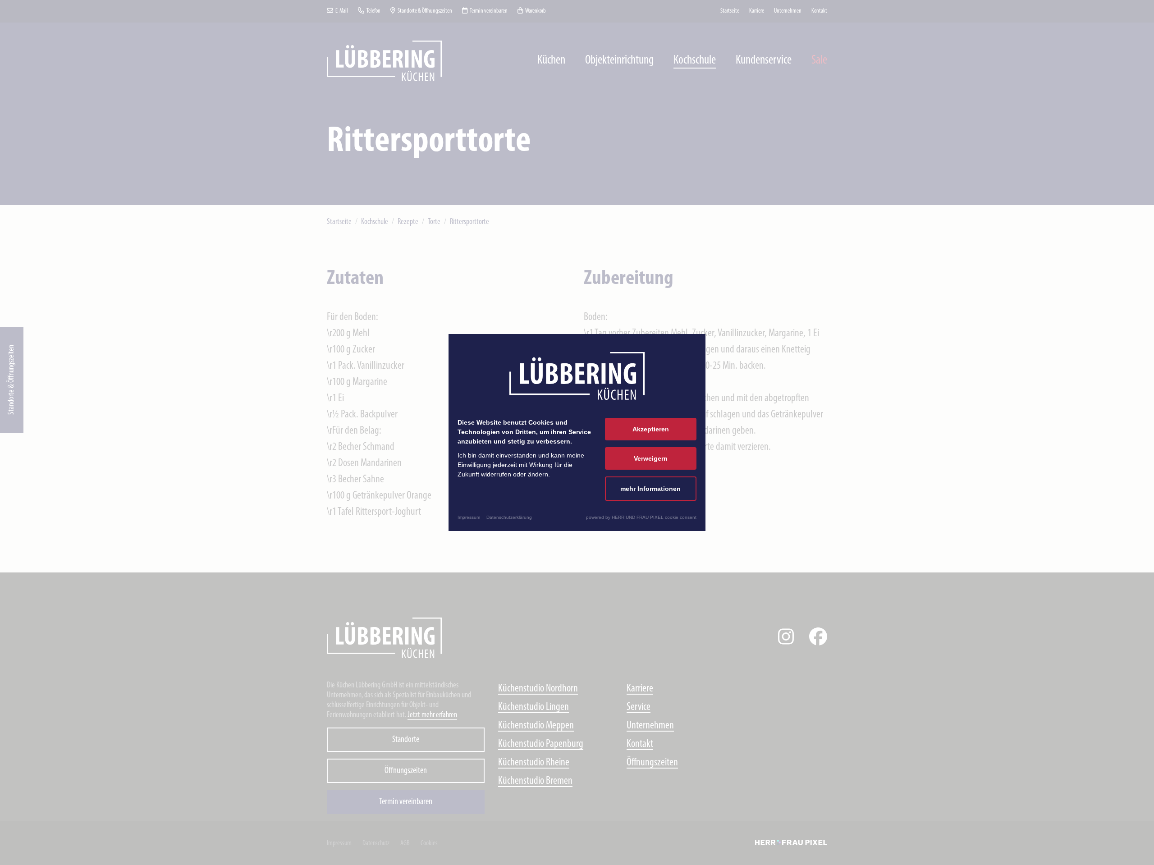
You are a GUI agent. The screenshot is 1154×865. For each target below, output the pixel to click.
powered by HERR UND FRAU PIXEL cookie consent (641, 517)
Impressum (469, 517)
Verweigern (651, 458)
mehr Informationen (650, 488)
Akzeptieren (650, 429)
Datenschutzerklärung (509, 517)
